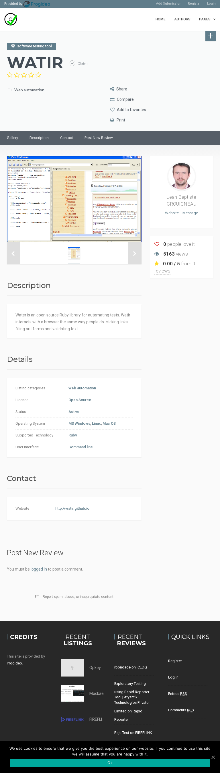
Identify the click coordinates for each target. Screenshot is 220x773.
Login (211, 3)
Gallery (12, 138)
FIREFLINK (98, 719)
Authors (182, 19)
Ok (110, 762)
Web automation (29, 89)
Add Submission (168, 3)
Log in (173, 677)
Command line (80, 447)
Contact (66, 138)
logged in (39, 569)
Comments (181, 710)
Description (39, 138)
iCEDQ (142, 667)
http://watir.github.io (72, 508)
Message (190, 213)
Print (120, 120)
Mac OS (109, 423)
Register (194, 3)
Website (172, 213)
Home (160, 19)
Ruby (72, 435)
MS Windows (79, 423)
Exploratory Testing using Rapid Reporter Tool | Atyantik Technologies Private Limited (131, 697)
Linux (96, 423)
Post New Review (99, 138)
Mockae (96, 693)
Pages (205, 19)
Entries (177, 693)
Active (73, 411)
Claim (82, 63)
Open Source (79, 400)
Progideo (14, 663)
